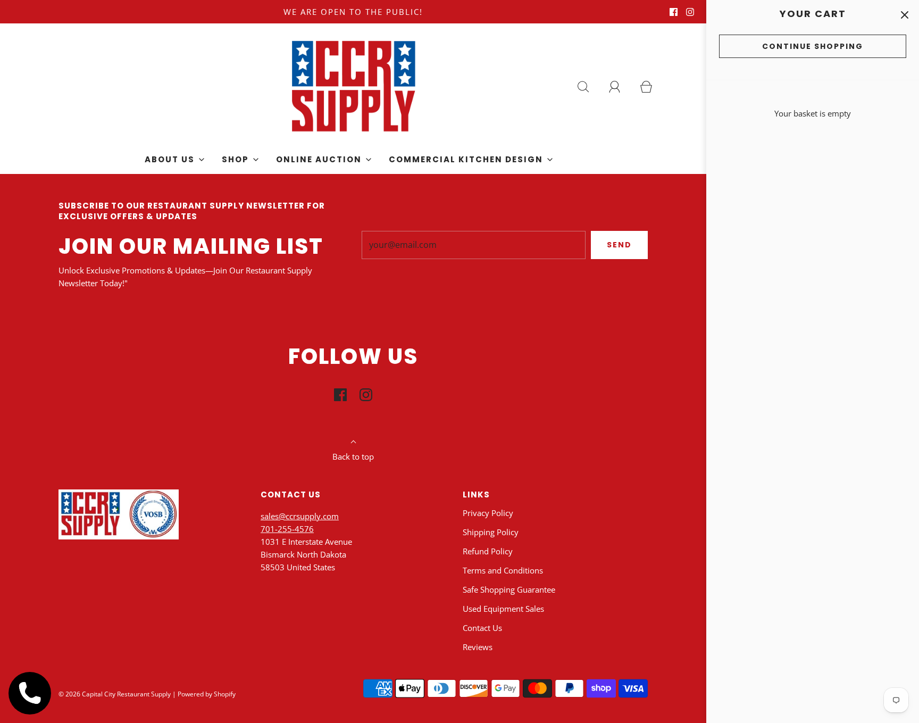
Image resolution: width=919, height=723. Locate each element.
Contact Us (482, 627)
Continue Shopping (812, 46)
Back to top (353, 456)
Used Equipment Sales (503, 608)
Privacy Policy (488, 513)
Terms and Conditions (503, 570)
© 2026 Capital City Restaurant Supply (115, 694)
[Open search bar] (589, 86)
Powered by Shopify (207, 694)
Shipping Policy (491, 532)
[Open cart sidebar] (904, 14)
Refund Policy (488, 551)
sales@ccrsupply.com (300, 516)
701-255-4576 (287, 528)
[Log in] (620, 86)
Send (619, 244)
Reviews (477, 647)
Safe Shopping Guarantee (509, 589)
